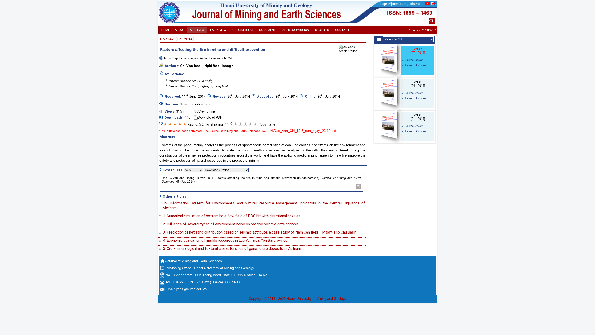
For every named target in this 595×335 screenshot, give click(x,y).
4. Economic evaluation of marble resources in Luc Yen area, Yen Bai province (225, 240)
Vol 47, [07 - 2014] (178, 39)
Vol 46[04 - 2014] (418, 83)
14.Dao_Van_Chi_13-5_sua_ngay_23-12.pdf (302, 131)
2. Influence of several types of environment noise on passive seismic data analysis (230, 224)
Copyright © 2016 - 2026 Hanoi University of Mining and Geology (298, 299)
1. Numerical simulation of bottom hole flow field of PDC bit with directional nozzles (231, 216)
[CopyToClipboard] (358, 186)
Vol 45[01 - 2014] (418, 117)
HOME (165, 30)
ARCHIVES (197, 30)
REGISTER (322, 30)
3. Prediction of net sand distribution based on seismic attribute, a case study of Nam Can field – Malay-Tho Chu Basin (259, 232)
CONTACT (342, 30)
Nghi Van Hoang (219, 65)
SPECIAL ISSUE (243, 30)
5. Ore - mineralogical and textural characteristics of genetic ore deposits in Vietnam (232, 248)
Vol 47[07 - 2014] (418, 50)
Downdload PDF (210, 117)
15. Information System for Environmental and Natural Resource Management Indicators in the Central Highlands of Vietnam (264, 205)
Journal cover (414, 60)
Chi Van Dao (191, 65)
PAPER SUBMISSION (295, 30)
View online (207, 111)
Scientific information (196, 104)
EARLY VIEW (218, 30)
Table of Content (416, 65)
